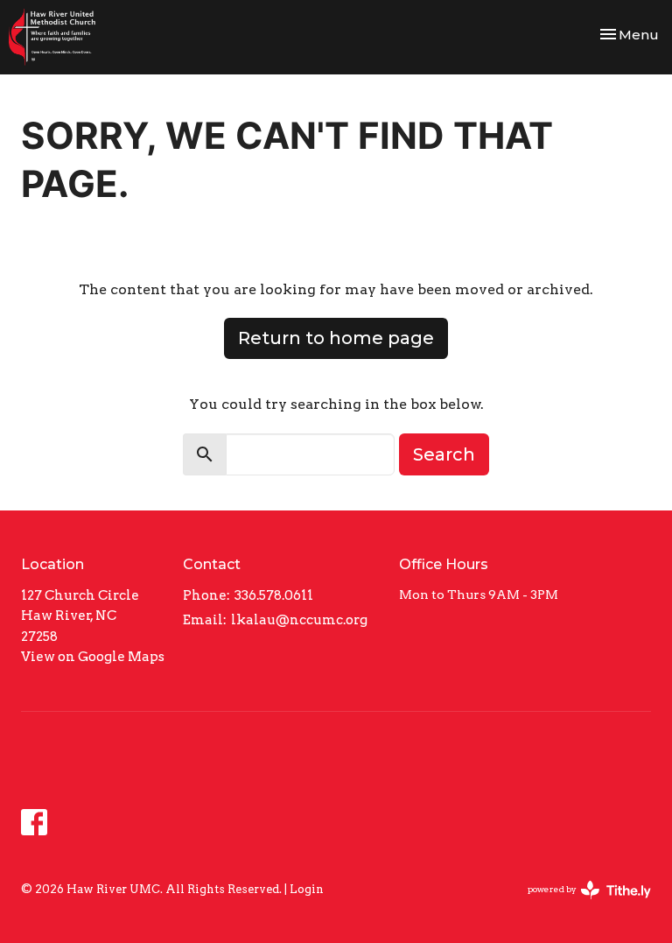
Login (307, 889)
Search (444, 454)
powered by (580, 904)
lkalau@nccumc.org (299, 620)
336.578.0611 (273, 595)
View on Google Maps (92, 657)
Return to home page (336, 337)
